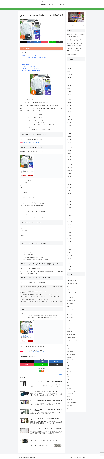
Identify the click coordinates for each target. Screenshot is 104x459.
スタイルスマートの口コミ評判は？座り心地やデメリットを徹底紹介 (75, 49)
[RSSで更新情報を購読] (42, 371)
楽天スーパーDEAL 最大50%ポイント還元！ (31, 70)
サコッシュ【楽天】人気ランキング (31, 142)
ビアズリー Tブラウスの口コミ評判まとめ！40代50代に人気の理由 (75, 40)
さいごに (30, 127)
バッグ (35, 356)
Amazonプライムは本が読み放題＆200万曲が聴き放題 (34, 57)
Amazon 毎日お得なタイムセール (29, 55)
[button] (59, 42)
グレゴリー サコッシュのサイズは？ (36, 118)
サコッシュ (30, 356)
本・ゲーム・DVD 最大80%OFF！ (29, 66)
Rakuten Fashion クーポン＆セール (29, 64)
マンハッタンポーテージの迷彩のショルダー (35, 351)
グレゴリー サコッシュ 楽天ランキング (37, 117)
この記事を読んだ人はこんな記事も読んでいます (40, 129)
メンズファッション (24, 356)
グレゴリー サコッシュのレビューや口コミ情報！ (39, 125)
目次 (40, 114)
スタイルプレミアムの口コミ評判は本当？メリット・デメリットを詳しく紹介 (75, 44)
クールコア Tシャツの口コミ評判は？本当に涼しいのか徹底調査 (75, 53)
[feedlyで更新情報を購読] (40, 371)
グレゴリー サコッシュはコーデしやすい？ (37, 122)
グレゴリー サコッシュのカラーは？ (36, 120)
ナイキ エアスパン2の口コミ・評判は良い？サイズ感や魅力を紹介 (75, 35)
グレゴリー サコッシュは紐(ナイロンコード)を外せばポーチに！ (42, 124)
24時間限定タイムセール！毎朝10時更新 (30, 68)
